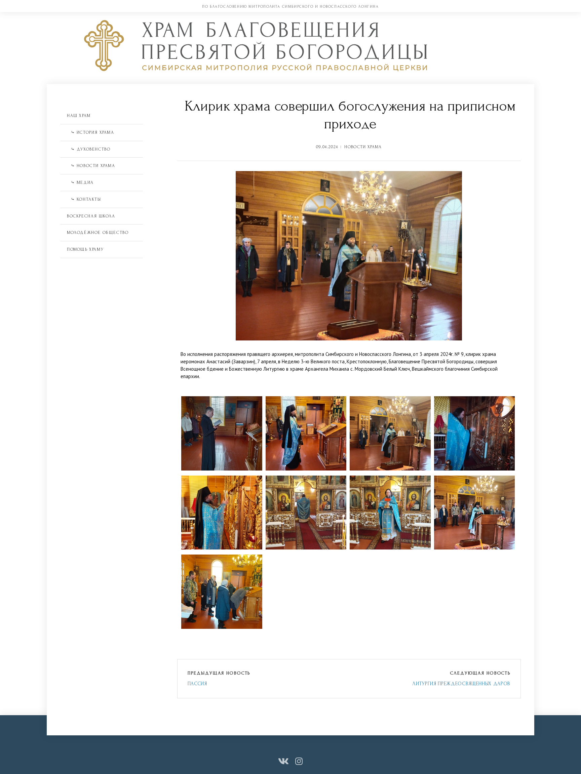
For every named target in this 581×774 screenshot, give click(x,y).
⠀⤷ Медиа (80, 182)
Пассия (197, 684)
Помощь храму (85, 249)
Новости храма (363, 147)
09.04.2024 (327, 147)
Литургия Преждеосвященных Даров (461, 684)
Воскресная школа (91, 216)
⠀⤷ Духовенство (88, 149)
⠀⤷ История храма (90, 132)
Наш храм (79, 115)
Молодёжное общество (97, 232)
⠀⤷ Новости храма (91, 165)
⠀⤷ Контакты (84, 199)
